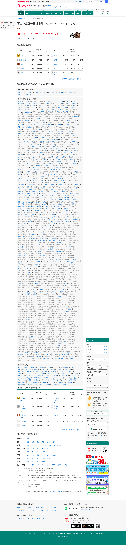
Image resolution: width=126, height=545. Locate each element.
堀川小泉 (55, 379)
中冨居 (20, 199)
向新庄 (52, 291)
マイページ (99, 435)
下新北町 (74, 163)
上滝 (69, 373)
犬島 (58, 111)
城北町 (20, 173)
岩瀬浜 (64, 384)
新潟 (28, 448)
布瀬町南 (37, 210)
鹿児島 (59, 465)
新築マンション (29, 13)
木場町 (51, 148)
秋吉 (75, 101)
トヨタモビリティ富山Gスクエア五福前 (39, 375)
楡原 (19, 367)
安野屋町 (35, 295)
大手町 (20, 130)
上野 (76, 120)
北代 (54, 146)
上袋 (76, 143)
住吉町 (45, 175)
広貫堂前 (29, 379)
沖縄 (65, 465)
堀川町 (20, 263)
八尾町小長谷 (63, 311)
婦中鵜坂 (23, 60)
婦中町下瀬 (53, 238)
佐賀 (33, 465)
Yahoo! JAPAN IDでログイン (97, 414)
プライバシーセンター (43, 533)
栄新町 (56, 158)
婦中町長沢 (21, 248)
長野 (33, 448)
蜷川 (47, 208)
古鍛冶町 (74, 259)
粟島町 (74, 105)
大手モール (21, 381)
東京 (28, 445)
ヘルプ (84, 1)
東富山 (45, 369)
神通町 (56, 173)
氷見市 (37, 92)
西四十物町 (21, 203)
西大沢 (44, 203)
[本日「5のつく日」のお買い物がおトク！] (39, 1)
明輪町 (28, 293)
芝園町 (45, 161)
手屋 (62, 182)
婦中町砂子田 (41, 240)
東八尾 (32, 367)
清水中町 (59, 161)
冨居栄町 (20, 225)
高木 (25, 178)
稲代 (27, 111)
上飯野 (42, 141)
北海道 (28, 439)
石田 (35, 109)
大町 (39, 130)
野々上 (68, 212)
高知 (43, 461)
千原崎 (52, 184)
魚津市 (29, 92)
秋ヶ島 (69, 101)
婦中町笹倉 (21, 236)
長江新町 (50, 199)
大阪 (28, 455)
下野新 (75, 165)
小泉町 (41, 154)
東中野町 (30, 221)
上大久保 (74, 141)
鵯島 (25, 223)
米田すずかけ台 (62, 358)
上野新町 (36, 122)
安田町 (27, 295)
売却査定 (78, 13)
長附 (45, 201)
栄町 (63, 158)
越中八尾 (42, 367)
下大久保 (51, 163)
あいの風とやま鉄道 (23, 409)
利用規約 (54, 533)
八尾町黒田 (68, 310)
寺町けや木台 (21, 190)
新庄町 (61, 169)
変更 (105, 347)
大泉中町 (50, 124)
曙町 (35, 103)
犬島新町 (65, 111)
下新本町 (38, 165)
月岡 (56, 373)
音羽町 (59, 133)
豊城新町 (56, 191)
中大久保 (27, 195)
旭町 (48, 103)
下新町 (46, 165)
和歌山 (54, 455)
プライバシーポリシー (28, 533)
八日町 (67, 353)
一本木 (20, 111)
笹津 (51, 160)
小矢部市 (71, 92)
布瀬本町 (20, 210)
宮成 (26, 291)
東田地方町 (75, 220)
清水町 (67, 161)
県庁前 (20, 377)
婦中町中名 (69, 246)
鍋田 (63, 201)
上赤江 (26, 141)
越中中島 (61, 382)
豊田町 (29, 193)
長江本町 (67, 199)
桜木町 (20, 160)
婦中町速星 (50, 250)
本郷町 (36, 265)
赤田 (62, 101)
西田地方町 (21, 206)
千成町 (41, 176)
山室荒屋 (27, 353)
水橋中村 (65, 283)
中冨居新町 (29, 199)
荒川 (19, 105)
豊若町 (36, 193)
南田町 (41, 289)
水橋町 (28, 287)
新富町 (28, 171)
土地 (72, 13)
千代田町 (20, 186)
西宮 (41, 208)
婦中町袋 (40, 251)
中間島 (76, 184)
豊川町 (41, 191)
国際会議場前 (73, 379)
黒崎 (65, 152)
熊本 (43, 465)
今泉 (19, 113)
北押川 (40, 146)
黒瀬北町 (20, 154)
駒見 (51, 156)
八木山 (20, 295)
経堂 (64, 148)
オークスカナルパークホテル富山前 (51, 381)
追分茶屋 (20, 124)
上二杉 (37, 145)
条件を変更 (97, 385)
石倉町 (65, 107)
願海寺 (33, 146)
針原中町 (45, 218)
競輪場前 (56, 384)
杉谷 (70, 173)
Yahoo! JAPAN (78, 1)
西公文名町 (21, 205)
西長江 (47, 206)
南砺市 (20, 94)
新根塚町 (36, 171)
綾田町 (27, 101)
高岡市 (20, 92)
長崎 (38, 465)
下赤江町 (27, 163)
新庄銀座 (36, 169)
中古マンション (40, 13)
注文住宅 (67, 13)
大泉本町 (68, 124)
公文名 (74, 150)
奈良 (48, 455)
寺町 (76, 188)
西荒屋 (29, 203)
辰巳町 (55, 180)
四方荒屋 (20, 355)
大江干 (20, 126)
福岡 (28, 465)
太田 (64, 126)
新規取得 (48, 5)
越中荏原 (29, 371)
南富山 (22, 64)
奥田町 (20, 133)
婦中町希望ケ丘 (33, 235)
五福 (19, 158)
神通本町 (48, 173)
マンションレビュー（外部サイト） (55, 491)
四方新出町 (65, 355)
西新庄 (59, 205)
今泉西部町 (28, 113)
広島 (43, 458)
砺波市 (62, 92)
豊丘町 (34, 191)
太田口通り (21, 128)
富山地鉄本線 (23, 416)
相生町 (20, 101)
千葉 (44, 445)
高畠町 (73, 178)
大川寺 (76, 373)
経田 (57, 148)
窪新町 (58, 150)
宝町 (27, 180)
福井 (48, 448)
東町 (52, 221)
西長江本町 (56, 206)
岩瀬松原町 (40, 118)
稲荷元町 (50, 111)
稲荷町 (22, 68)
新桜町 (20, 169)
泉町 (53, 109)
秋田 (43, 442)
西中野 (38, 379)
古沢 (25, 261)
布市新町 (66, 208)
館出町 (41, 180)
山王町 (58, 160)
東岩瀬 (47, 384)
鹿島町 (43, 137)
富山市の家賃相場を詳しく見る (71, 79)
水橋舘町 (20, 283)
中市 (70, 193)
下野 (68, 165)
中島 (66, 195)
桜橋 (55, 377)
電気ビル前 (47, 377)
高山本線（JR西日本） (56, 400)
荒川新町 (27, 105)
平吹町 (68, 223)
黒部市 (54, 92)
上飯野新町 (51, 141)
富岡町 (20, 191)
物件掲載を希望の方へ (64, 533)
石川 (43, 448)
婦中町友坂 (21, 246)
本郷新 (47, 263)
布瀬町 (29, 210)
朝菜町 (20, 373)
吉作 (31, 358)
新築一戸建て (50, 13)
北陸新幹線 (23, 399)
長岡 (19, 201)
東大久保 (51, 220)
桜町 (45, 160)
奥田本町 (69, 131)
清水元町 (75, 161)
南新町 (34, 289)
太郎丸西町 (21, 184)
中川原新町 (50, 195)
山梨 (65, 445)
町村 (38, 266)
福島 (53, 442)
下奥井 (59, 163)
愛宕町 (73, 103)
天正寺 (30, 190)
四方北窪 (48, 355)
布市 (59, 208)
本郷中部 (71, 263)
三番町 (71, 160)
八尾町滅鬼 (62, 341)
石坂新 (20, 109)
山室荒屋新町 (37, 353)
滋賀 (43, 455)
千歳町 (45, 184)
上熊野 (20, 143)
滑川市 (45, 92)
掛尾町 (35, 137)
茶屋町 (60, 184)
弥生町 (59, 353)
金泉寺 (26, 150)
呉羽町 (41, 152)
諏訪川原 (53, 175)
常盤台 (51, 190)
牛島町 (20, 120)
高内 (19, 178)
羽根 (68, 216)
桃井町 (41, 293)
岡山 (38, 458)
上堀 (28, 373)
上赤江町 (34, 141)
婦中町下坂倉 (43, 238)
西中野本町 (30, 206)
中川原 (41, 195)
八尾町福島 (30, 336)
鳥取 (28, 458)
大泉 (55, 56)
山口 (48, 458)
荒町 (34, 105)
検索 (106, 1)
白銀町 (56, 167)
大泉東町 (59, 124)
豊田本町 (20, 193)
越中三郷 (38, 371)
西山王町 (44, 205)
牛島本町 (27, 120)
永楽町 (43, 122)
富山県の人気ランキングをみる (71, 430)
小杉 (26, 156)
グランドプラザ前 (33, 381)
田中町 (62, 180)
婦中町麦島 (42, 255)
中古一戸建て (59, 13)
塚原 (28, 186)
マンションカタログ (23, 518)
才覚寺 (34, 158)
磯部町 (59, 109)
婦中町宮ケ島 (21, 255)
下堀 (33, 167)
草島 (46, 150)
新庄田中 (68, 369)
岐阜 (33, 452)
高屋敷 (20, 180)
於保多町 (30, 128)
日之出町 (67, 221)
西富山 (74, 367)
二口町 (28, 227)
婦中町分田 (58, 251)
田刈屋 (34, 180)
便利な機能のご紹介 (87, 510)
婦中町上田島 (41, 233)
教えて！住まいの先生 (38, 518)
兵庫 (33, 455)
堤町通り (20, 188)
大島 (43, 126)
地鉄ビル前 (36, 377)
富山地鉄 (23, 421)
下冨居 (26, 167)
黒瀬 (72, 152)
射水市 (27, 94)
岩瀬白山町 (76, 116)
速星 (21, 73)
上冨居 (20, 145)
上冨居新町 (29, 145)
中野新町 (66, 197)
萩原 (19, 214)
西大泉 (37, 203)
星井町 (52, 261)
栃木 (55, 445)
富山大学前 (56, 74)
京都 (38, 455)
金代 (62, 137)
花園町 (54, 216)
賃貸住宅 (20, 13)
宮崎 (53, 465)
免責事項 (75, 533)
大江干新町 (29, 126)
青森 (28, 442)
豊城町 (63, 191)
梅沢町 (68, 120)
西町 (75, 377)
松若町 (20, 268)
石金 (59, 107)
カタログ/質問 (87, 13)
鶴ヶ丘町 (43, 188)
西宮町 (20, 208)
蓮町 (26, 214)
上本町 (53, 145)
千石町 (26, 176)
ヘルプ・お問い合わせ (97, 533)
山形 (48, 442)
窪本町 (66, 150)
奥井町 (34, 131)
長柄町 (75, 199)
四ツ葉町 (45, 358)
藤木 (51, 225)
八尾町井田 (60, 296)
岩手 (33, 442)
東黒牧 (66, 220)
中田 (73, 195)
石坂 (72, 107)
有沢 (53, 105)
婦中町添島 (52, 240)
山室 (19, 353)
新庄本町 (53, 169)
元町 (35, 293)
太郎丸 (69, 182)
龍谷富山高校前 (22, 382)
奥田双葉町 (60, 131)
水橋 (55, 64)
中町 (69, 377)
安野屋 (55, 375)
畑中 (40, 214)
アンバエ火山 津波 (101, 1)
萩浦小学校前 (38, 384)
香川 (33, 461)
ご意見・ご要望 (84, 533)
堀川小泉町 (66, 261)
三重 (43, 452)
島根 (33, 458)
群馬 (60, 445)
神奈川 (34, 445)
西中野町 (39, 206)
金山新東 (56, 139)
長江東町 (59, 199)
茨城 (50, 445)
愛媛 (38, 461)
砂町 (19, 175)
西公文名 (73, 203)
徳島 (28, 461)
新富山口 (56, 68)
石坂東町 (27, 109)
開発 (73, 135)
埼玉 (39, 445)
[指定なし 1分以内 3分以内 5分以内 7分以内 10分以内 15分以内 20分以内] (97, 374)
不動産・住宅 (21, 507)
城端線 (56, 415)
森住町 (54, 293)
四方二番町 (39, 356)
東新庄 (20, 371)
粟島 (52, 382)
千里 (50, 367)
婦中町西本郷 (51, 248)
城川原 (76, 171)
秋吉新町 (20, 103)
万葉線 (56, 421)
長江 (43, 199)
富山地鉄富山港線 (56, 408)
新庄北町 (27, 169)
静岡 (38, 452)
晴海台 (52, 218)
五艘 (64, 156)
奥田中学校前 (34, 382)
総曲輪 (61, 176)
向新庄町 (61, 291)
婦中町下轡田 (32, 238)
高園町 (59, 178)
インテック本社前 (69, 381)
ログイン (39, 7)
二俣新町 (42, 227)
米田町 (71, 358)
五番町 (71, 156)
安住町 (60, 103)
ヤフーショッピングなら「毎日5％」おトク (56, 7)
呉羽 (55, 60)
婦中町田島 (60, 242)
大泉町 (76, 124)
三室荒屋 (64, 289)
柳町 (59, 345)
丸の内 (27, 268)
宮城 (38, 442)
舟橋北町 (57, 259)
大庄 (63, 373)
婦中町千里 (40, 244)
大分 (48, 465)
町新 (19, 266)
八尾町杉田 (30, 319)
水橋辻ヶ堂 (37, 283)
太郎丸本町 (31, 184)
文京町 (38, 261)
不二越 (54, 371)
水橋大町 (29, 272)
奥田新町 (51, 131)
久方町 (58, 221)
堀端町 (27, 263)
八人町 (53, 214)
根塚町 (66, 210)
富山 (21, 56)
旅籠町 (33, 214)
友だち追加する (73, 508)
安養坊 (33, 107)
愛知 (28, 452)
